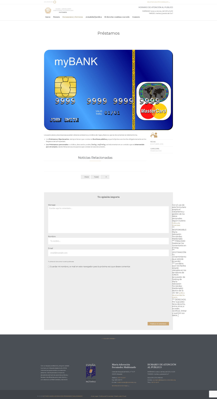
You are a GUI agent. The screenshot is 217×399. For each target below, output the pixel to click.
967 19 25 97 (122, 377)
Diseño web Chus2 (120, 396)
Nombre (52, 236)
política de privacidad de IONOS (178, 295)
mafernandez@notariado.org (126, 382)
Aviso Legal (94, 396)
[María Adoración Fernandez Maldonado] (59, 11)
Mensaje (51, 205)
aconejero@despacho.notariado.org (164, 380)
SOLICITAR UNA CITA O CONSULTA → (157, 2)
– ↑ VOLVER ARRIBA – (108, 338)
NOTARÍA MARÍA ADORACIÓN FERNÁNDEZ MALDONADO (62, 396)
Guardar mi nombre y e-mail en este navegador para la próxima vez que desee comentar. (90, 267)
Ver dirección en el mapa (120, 385)
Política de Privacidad (106, 396)
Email (50, 248)
